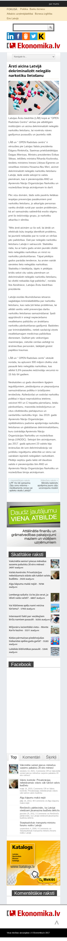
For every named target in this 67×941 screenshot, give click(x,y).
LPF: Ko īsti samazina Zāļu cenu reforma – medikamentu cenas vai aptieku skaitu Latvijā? (21, 487)
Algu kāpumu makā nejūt (23, 583)
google (10, 36)
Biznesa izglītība (43, 13)
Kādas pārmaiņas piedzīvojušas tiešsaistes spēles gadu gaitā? (26, 639)
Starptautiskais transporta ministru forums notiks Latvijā (37, 824)
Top (14, 757)
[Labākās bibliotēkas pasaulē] (55, 655)
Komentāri (31, 757)
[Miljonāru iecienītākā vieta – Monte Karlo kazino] (55, 633)
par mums (54, 3)
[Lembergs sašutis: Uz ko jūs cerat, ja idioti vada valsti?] (55, 600)
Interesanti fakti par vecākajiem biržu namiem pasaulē (26, 618)
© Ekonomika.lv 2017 (40, 933)
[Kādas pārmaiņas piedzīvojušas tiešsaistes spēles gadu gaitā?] (55, 644)
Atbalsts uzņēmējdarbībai (20, 13)
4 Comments (38, 830)
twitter (34, 36)
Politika (24, 9)
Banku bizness (37, 9)
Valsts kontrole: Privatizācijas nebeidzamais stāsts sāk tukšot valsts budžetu (29, 575)
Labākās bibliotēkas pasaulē (24, 649)
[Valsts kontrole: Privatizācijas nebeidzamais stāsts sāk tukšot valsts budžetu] (55, 578)
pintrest (26, 36)
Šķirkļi (51, 757)
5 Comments (39, 816)
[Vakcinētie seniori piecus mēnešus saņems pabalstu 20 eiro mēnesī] (55, 567)
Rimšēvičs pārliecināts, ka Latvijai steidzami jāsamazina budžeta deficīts (40, 809)
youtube (41, 36)
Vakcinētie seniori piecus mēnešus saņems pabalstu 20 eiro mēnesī (27, 562)
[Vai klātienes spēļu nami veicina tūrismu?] (55, 611)
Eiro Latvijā (12, 18)
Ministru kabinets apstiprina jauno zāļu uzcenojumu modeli (48, 485)
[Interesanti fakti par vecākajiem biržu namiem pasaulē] (55, 622)
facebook (18, 36)
